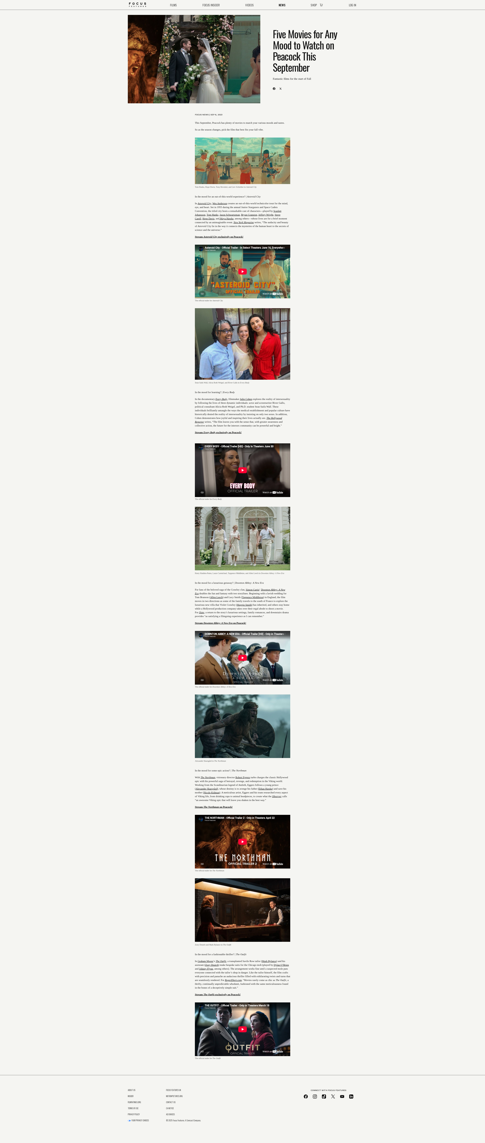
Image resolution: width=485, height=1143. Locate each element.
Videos (249, 5)
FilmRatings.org (134, 1102)
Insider (131, 1096)
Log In (352, 5)
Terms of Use (133, 1108)
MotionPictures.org (174, 1096)
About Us (131, 1090)
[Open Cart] (321, 5)
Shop (314, 5)
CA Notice (170, 1108)
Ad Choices (170, 1114)
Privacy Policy (134, 1114)
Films (173, 5)
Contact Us (171, 1102)
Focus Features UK (173, 1090)
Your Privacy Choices (140, 1120)
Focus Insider (211, 5)
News (282, 5)
